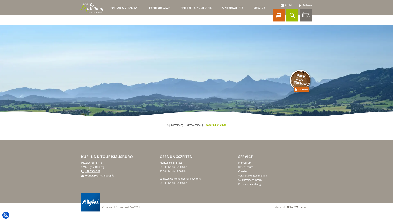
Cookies (242, 171)
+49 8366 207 (92, 171)
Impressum (244, 162)
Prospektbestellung (249, 184)
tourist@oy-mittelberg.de (99, 175)
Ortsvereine (194, 125)
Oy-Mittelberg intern (250, 180)
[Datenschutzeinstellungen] (5, 215)
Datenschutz (245, 167)
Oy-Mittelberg (175, 125)
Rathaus (307, 5)
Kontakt (289, 5)
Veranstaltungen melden (252, 175)
